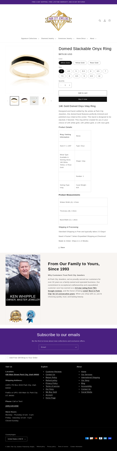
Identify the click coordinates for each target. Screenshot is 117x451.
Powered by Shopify (28, 446)
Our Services (86, 374)
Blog (83, 383)
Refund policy (51, 380)
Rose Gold (94, 63)
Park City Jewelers (16, 446)
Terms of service (53, 386)
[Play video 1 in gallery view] (34, 100)
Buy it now (83, 99)
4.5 (69, 71)
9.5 (91, 76)
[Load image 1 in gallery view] (14, 100)
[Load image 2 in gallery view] (24, 100)
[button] (30, 38)
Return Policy (51, 377)
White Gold (65, 63)
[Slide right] (51, 101)
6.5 (98, 71)
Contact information (76, 446)
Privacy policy (51, 446)
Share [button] (63, 247)
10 (99, 76)
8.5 (77, 76)
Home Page (51, 398)
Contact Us (50, 374)
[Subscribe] (75, 347)
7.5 (62, 76)
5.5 (83, 71)
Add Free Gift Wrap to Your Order (23, 358)
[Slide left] (7, 101)
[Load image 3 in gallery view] (44, 100)
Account (49, 395)
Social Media (86, 392)
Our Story (50, 389)
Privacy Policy (52, 383)
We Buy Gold (51, 392)
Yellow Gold (79, 63)
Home (83, 372)
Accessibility (86, 386)
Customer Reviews (54, 372)
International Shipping (90, 377)
